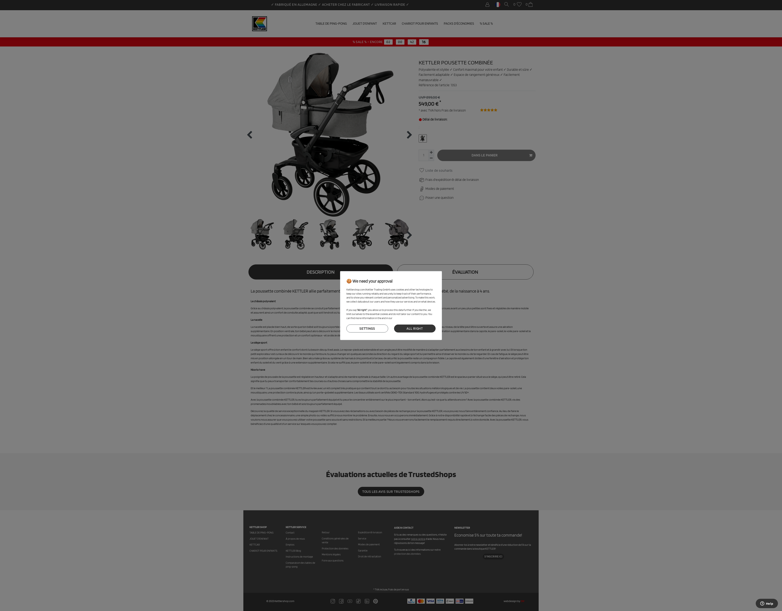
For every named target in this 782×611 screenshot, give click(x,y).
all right (414, 328)
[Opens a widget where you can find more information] (767, 604)
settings (367, 328)
